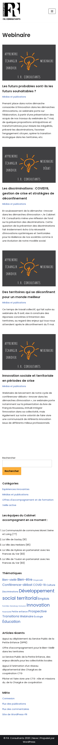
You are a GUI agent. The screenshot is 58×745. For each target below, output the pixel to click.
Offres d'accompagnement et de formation (28, 499)
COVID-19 (39, 585)
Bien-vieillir (9, 580)
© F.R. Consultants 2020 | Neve (21, 738)
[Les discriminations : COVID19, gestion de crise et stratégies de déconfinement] (29, 165)
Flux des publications (14, 703)
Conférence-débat (17, 585)
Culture (50, 585)
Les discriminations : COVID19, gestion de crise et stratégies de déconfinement (28, 193)
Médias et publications (14, 96)
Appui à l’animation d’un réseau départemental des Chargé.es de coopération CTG (21, 669)
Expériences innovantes (15, 489)
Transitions (10, 616)
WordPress (29, 741)
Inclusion (22, 606)
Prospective (37, 611)
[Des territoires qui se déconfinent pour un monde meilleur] (29, 268)
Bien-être (24, 579)
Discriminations (10, 591)
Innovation (38, 605)
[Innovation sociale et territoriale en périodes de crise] (29, 352)
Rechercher (8, 457)
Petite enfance (20, 611)
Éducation (11, 621)
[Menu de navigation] (52, 11)
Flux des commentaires (15, 709)
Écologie (38, 616)
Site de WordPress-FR (14, 714)
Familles (5, 606)
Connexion (8, 698)
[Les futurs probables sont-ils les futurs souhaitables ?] (29, 63)
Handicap (14, 606)
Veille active (9, 505)
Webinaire (26, 616)
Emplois (43, 599)
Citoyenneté (38, 580)
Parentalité (6, 612)
